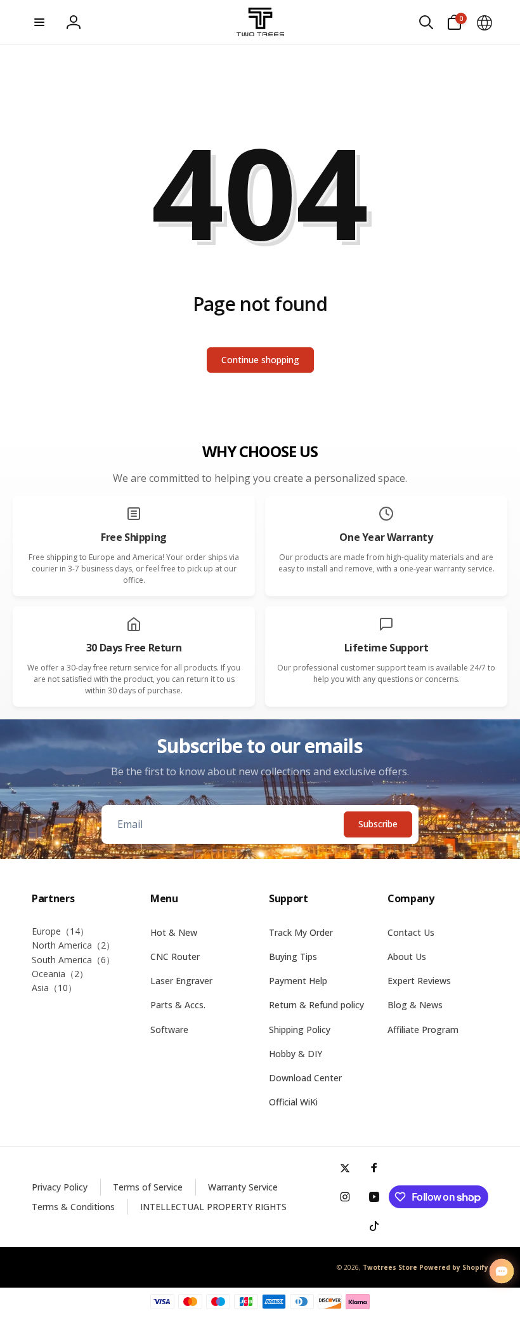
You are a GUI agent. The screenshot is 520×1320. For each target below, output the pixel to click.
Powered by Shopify (453, 1267)
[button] (39, 22)
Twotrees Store (390, 1267)
